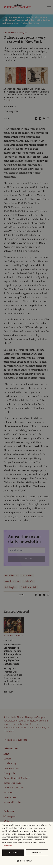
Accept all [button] (13, 852)
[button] (25, 861)
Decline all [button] (37, 852)
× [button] (50, 825)
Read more (7, 845)
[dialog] (26, 843)
